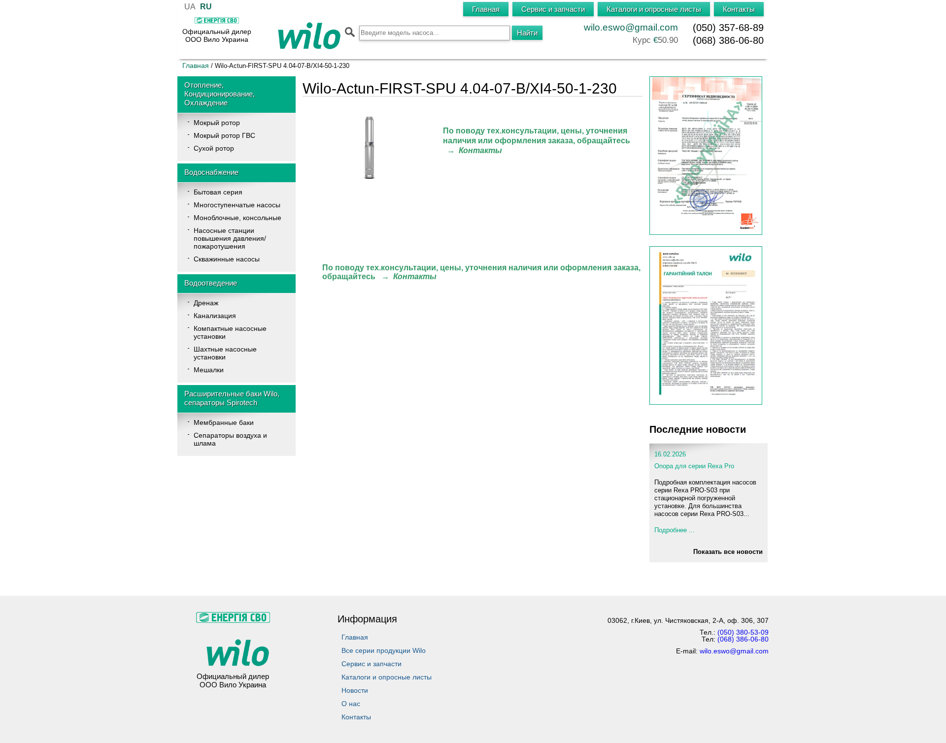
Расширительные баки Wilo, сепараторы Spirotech (231, 398)
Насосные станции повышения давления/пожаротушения (230, 238)
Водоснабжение (211, 172)
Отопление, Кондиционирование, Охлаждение (219, 94)
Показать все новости (728, 551)
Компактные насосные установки (230, 332)
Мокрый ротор (217, 123)
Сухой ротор (214, 148)
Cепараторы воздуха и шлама (230, 439)
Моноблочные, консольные (237, 218)
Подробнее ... (674, 530)
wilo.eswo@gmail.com (631, 27)
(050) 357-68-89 (728, 27)
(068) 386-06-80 (728, 40)
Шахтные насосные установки (225, 353)
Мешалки (209, 370)
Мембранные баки (224, 422)
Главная (195, 65)
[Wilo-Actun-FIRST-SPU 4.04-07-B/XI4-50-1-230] (371, 177)
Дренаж (206, 303)
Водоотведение (210, 283)
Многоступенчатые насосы (237, 205)
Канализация (215, 316)
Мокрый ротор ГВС (224, 135)
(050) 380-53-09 (743, 632)
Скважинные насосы (227, 259)
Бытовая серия (218, 192)
